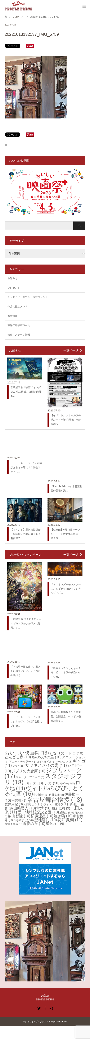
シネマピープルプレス (35, 1021)
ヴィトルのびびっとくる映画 (44, 790)
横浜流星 (42, 815)
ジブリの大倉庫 (28, 770)
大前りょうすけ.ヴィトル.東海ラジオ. (48, 804)
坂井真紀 (14, 804)
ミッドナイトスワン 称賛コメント (28, 297)
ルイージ (67, 783)
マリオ (30, 783)
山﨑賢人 (24, 808)
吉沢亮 (19, 800)
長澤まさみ (13, 824)
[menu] (83, 6)
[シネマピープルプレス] (18, 6)
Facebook (45, 1008)
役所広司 (61, 808)
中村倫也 (40, 795)
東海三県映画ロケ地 (19, 325)
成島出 (65, 812)
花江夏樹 (69, 819)
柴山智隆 (19, 815)
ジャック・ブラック (30, 777)
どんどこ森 (18, 756)
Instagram (51, 1008)
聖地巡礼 (45, 819)
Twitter (39, 1008)
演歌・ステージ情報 (19, 334)
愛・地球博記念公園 (38, 811)
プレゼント (14, 287)
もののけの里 (46, 756)
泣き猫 (63, 815)
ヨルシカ (48, 782)
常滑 (43, 808)
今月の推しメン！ (18, 306)
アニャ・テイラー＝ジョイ (27, 761)
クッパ (18, 765)
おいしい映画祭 (27, 752)
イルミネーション (59, 761)
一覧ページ (70, 350)
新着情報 (13, 316)
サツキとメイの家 (46, 765)
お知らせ (13, 278)
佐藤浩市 (56, 795)
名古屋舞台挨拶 (54, 799)
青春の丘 (34, 823)
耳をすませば (23, 820)
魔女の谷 (55, 823)
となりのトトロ (66, 753)
